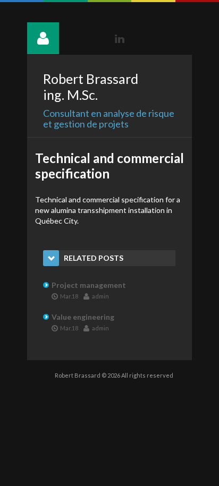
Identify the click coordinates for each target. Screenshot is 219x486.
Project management (89, 284)
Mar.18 (69, 296)
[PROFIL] (43, 38)
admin (100, 296)
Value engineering (83, 316)
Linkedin (119, 39)
